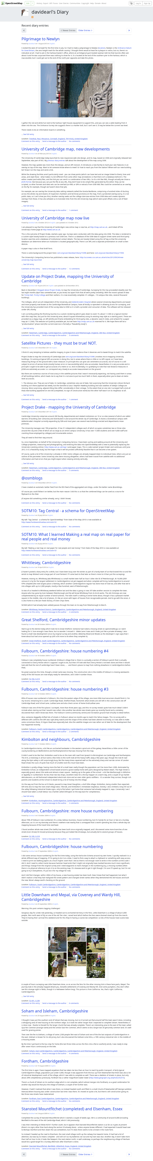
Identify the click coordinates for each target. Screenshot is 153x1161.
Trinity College (39, 295)
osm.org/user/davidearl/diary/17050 (109, 253)
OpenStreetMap (13, 3)
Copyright (85, 3)
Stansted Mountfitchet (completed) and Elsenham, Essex (72, 1108)
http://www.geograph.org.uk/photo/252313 (107, 1078)
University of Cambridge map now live (55, 218)
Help (92, 3)
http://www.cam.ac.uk (51, 229)
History (39, 3)
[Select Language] (131, 3)
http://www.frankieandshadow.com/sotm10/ (39, 522)
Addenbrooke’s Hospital (81, 302)
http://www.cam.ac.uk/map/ (56, 447)
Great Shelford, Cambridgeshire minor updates (64, 619)
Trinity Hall (28, 295)
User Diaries (64, 3)
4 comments (74, 1053)
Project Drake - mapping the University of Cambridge (69, 407)
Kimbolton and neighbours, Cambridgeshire (61, 739)
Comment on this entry (30, 141)
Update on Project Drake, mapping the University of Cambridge (68, 278)
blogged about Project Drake (49, 290)
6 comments (74, 1003)
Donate (98, 3)
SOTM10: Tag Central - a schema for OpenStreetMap (68, 510)
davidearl (32, 44)
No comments (74, 141)
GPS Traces (53, 3)
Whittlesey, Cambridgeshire (46, 562)
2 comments (74, 612)
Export (45, 3)
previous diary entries (56, 160)
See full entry (28, 134)
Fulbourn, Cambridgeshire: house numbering (62, 846)
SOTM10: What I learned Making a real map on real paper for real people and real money (76, 536)
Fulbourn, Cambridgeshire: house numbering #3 (65, 689)
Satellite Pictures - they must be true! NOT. (59, 343)
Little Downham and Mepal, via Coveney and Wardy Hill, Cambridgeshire (71, 897)
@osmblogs (32, 478)
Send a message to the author (54, 141)
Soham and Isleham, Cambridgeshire (55, 1011)
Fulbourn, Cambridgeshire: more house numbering (67, 810)
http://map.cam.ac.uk (98, 227)
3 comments (74, 335)
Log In (138, 3)
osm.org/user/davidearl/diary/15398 (71, 253)
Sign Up (147, 3)
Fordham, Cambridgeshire (45, 1061)
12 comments (74, 269)
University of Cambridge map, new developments (66, 149)
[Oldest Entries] (129, 30)
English (52, 44)
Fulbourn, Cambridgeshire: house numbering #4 (65, 651)
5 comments (74, 470)
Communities (75, 3)
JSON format (26, 182)
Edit (27, 3)
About (103, 3)
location (101, 48)
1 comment (73, 210)
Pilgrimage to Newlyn (41, 38)
